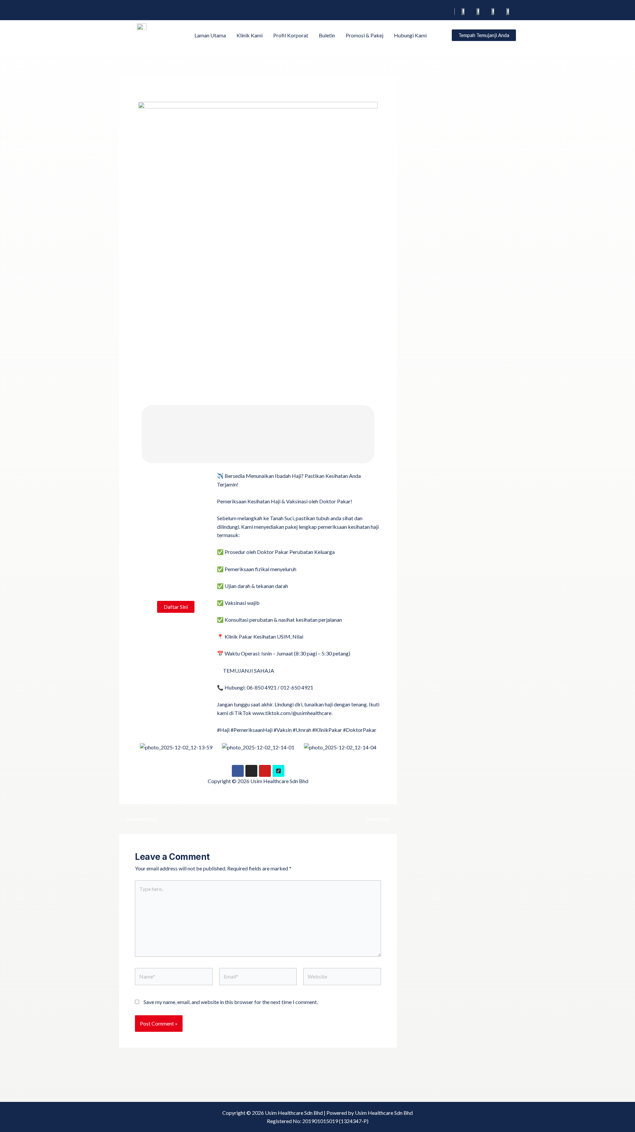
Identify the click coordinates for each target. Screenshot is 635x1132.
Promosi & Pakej (364, 35)
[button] (141, 747)
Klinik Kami (249, 35)
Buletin (327, 35)
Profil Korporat (290, 35)
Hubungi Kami (410, 35)
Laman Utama (210, 35)
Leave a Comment (155, 95)
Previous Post (138, 819)
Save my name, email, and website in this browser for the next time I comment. (231, 1002)
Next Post (381, 819)
